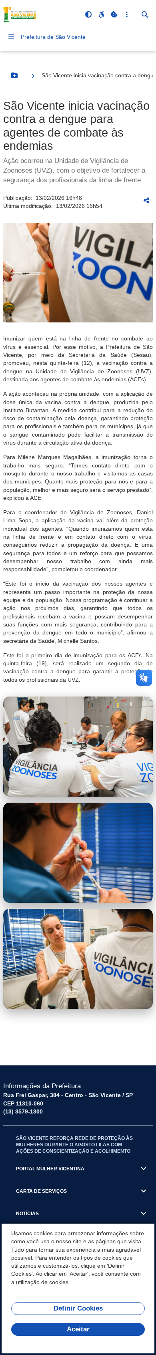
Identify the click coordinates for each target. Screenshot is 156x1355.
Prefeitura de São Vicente (53, 37)
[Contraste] (88, 14)
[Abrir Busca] (145, 14)
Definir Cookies (78, 1308)
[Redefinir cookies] (114, 14)
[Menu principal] (11, 37)
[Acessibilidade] (101, 14)
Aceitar (78, 1329)
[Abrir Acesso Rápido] (126, 14)
